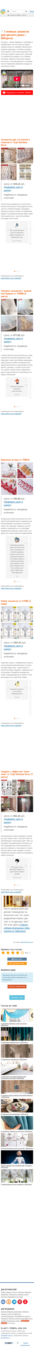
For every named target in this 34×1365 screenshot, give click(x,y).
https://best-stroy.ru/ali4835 (11, 892)
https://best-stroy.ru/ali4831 (11, 278)
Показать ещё (17, 997)
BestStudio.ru (5, 1338)
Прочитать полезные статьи (18, 1294)
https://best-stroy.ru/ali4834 (11, 726)
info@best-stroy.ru (7, 1335)
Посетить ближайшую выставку (12, 1297)
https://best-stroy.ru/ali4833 (11, 588)
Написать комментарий (17, 986)
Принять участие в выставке (18, 1318)
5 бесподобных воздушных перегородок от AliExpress (17, 927)
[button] (15, 271)
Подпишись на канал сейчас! (18, 92)
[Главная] (2, 11)
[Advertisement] (17, 116)
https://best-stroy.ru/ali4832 (11, 414)
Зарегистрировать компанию (11, 1312)
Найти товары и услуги (9, 1292)
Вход (32, 11)
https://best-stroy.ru (27, 942)
